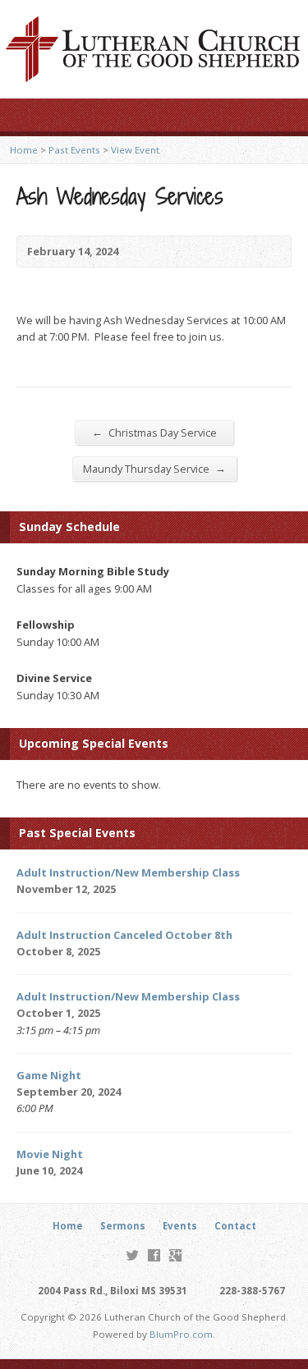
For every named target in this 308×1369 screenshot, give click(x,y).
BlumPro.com (181, 1334)
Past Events (74, 150)
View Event (135, 150)
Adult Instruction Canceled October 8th (124, 934)
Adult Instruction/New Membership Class (128, 872)
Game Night (48, 1075)
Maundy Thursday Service (154, 468)
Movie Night (49, 1154)
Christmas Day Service (154, 432)
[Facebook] (154, 1255)
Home (24, 150)
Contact (235, 1226)
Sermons (122, 1226)
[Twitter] (132, 1255)
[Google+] (175, 1255)
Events (180, 1226)
